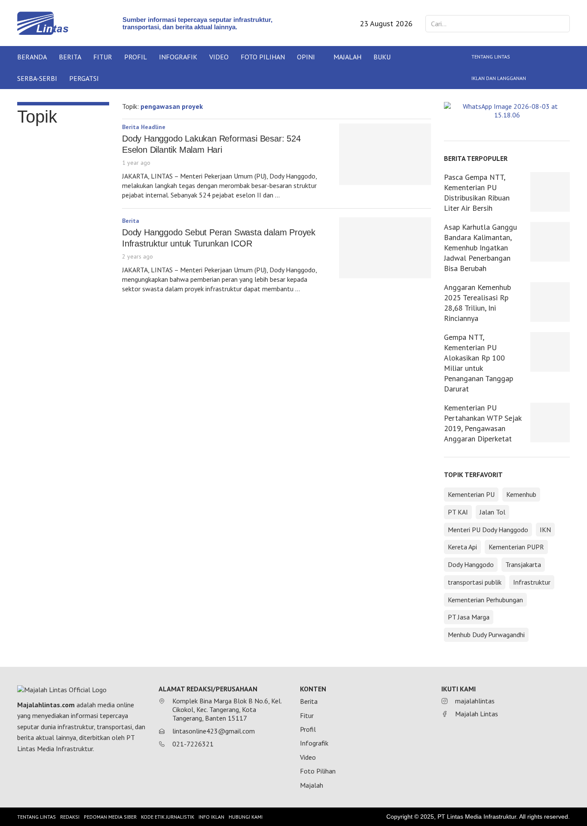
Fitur (102, 56)
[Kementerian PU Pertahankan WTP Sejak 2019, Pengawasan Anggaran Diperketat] (550, 422)
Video (219, 56)
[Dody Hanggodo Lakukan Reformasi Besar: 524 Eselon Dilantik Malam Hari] (385, 154)
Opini (306, 56)
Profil (135, 56)
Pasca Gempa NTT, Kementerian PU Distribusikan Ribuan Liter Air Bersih (477, 192)
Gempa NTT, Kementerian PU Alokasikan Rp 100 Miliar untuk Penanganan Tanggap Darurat (478, 363)
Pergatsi (84, 78)
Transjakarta (523, 564)
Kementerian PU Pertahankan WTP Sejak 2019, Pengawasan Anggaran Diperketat (482, 423)
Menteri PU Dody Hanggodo (488, 529)
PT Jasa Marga (468, 617)
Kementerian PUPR (516, 546)
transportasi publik (474, 582)
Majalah (347, 56)
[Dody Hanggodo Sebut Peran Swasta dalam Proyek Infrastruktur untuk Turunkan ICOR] (385, 248)
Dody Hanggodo (471, 564)
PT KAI (458, 512)
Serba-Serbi (37, 78)
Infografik (178, 56)
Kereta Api (462, 546)
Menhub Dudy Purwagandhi (486, 634)
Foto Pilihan (263, 56)
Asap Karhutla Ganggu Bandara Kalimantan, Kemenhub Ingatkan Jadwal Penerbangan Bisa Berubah (480, 247)
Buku (382, 56)
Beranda (32, 56)
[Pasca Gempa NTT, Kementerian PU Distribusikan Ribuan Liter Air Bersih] (550, 192)
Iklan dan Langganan (498, 78)
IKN (545, 529)
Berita (70, 56)
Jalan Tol (492, 512)
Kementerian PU (471, 494)
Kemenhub (521, 494)
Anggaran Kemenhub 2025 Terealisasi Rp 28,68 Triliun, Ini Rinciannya (477, 302)
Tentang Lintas (490, 56)
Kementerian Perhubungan (485, 599)
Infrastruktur (531, 582)
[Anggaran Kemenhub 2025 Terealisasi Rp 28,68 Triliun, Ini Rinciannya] (550, 302)
